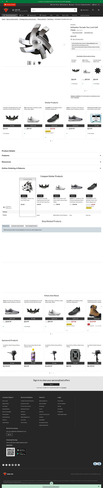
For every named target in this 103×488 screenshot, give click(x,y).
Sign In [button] (51, 384)
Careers (41, 409)
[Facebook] (3, 465)
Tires (57, 15)
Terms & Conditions (62, 403)
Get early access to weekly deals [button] (50, 486)
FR (98, 4)
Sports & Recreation (12, 19)
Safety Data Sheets (6, 417)
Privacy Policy (60, 400)
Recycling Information (43, 422)
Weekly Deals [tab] (5, 226)
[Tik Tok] (19, 465)
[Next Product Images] (64, 44)
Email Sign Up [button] (65, 4)
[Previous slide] (2, 1)
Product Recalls (5, 414)
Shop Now (68, 1)
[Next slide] (100, 1)
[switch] (5, 207)
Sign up (9, 434)
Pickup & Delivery (6, 409)
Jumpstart (41, 417)
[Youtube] (13, 465)
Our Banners (41, 406)
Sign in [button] (95, 4)
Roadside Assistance (25, 409)
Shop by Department (11, 15)
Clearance (44, 15)
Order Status (85, 10)
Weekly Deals (33, 15)
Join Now (63, 387)
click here (76, 97)
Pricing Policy (60, 411)
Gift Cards (23, 411)
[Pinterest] (16, 465)
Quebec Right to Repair (62, 414)
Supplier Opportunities (43, 425)
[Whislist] (93, 10)
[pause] (7, 1)
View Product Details (77, 32)
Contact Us (4, 419)
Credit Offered (55, 4)
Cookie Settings (5, 422)
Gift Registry (23, 414)
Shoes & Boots (42, 19)
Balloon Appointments (25, 417)
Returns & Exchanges (6, 411)
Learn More (9, 445)
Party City (74, 15)
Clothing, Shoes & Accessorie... (27, 19)
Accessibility (60, 409)
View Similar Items (88, 32)
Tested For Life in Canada (44, 414)
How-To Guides (24, 422)
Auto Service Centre (25, 403)
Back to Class (65, 15)
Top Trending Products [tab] (31, 226)
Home (3, 19)
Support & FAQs (5, 403)
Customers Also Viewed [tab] (17, 226)
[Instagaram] (9, 465)
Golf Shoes (50, 19)
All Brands (41, 411)
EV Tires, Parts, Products (26, 406)
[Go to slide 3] (39, 63)
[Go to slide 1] (29, 63)
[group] (54, 131)
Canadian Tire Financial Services (27, 400)
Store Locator (5, 400)
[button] (75, 10)
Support (72, 4)
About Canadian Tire (43, 400)
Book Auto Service (85, 15)
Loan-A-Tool (23, 419)
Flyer (23, 15)
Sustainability (42, 419)
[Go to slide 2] (34, 63)
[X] (6, 465)
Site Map (59, 406)
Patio (51, 15)
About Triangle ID (42, 403)
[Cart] (98, 10)
